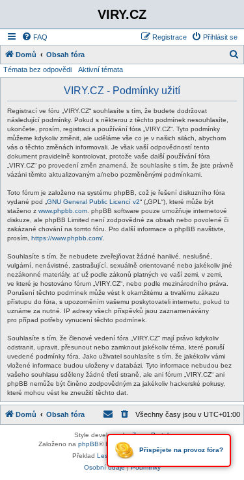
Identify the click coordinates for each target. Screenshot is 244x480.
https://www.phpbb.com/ (67, 238)
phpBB (88, 444)
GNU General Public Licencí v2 (93, 201)
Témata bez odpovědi (37, 69)
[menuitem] (34, 37)
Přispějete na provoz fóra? (180, 449)
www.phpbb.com (62, 210)
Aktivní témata (100, 69)
